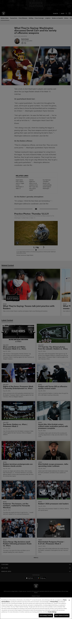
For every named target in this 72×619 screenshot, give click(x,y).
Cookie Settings (52, 612)
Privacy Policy (54, 601)
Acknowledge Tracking (46, 615)
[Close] (69, 600)
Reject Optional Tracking (61, 615)
